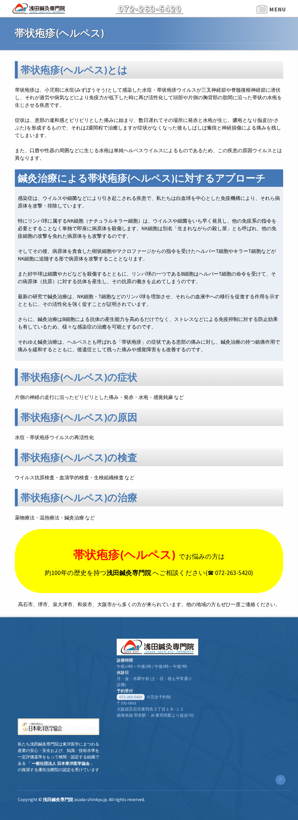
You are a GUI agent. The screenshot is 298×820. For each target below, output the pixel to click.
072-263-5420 (130, 697)
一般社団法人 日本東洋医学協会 (61, 763)
